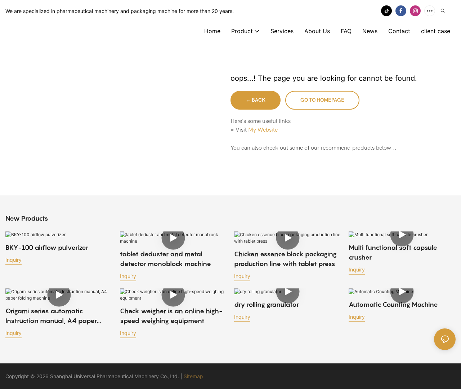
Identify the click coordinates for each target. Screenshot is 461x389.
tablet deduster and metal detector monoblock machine (165, 259)
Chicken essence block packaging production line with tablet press (285, 259)
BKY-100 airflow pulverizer (46, 247)
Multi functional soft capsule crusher (393, 252)
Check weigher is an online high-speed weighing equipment (171, 315)
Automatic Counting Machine (393, 304)
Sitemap (193, 376)
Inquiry (13, 260)
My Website (263, 130)
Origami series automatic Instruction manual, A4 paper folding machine (51, 316)
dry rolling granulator (266, 304)
